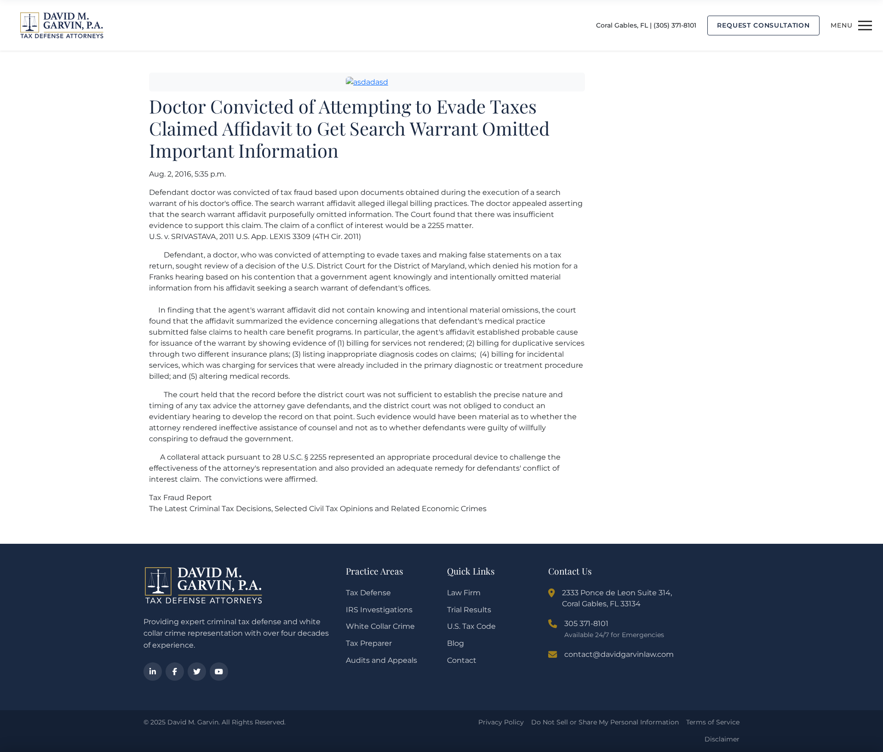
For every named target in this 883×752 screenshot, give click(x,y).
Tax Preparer (369, 643)
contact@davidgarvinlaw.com (619, 654)
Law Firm (464, 592)
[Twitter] (197, 671)
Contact (461, 660)
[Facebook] (175, 671)
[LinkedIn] (152, 671)
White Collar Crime (380, 626)
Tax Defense (368, 592)
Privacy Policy (501, 722)
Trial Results (469, 609)
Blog (455, 643)
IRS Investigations (379, 609)
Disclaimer (722, 739)
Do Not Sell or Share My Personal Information (605, 722)
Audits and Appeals (381, 660)
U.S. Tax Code (471, 626)
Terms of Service (713, 722)
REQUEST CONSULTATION (763, 25)
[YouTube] (219, 671)
